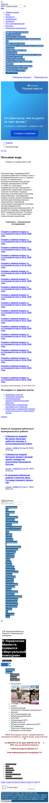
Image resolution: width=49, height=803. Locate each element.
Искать (4, 501)
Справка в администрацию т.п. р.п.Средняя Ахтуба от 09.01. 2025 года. (16, 297)
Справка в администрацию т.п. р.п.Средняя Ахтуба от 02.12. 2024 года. (16, 313)
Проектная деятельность (16, 28)
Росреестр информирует (15, 37)
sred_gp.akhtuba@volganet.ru (27, 745)
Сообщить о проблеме (24, 133)
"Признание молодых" (20, 77)
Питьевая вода (11, 73)
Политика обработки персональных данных (23, 55)
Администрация (12, 12)
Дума (7, 15)
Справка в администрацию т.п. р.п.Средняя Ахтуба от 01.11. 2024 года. (16, 321)
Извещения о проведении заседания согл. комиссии (16, 406)
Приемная (9, 21)
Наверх (4, 417)
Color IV (23, 782)
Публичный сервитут (14, 57)
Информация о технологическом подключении (24, 46)
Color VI (36, 782)
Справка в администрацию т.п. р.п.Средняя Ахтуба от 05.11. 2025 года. (16, 257)
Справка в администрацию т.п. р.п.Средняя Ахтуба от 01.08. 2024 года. (16, 328)
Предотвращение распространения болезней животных (17, 401)
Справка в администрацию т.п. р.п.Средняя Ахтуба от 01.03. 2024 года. (16, 368)
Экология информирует (15, 59)
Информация (11, 19)
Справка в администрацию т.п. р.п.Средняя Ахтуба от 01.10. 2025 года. (16, 265)
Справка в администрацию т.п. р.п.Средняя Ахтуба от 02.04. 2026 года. (16, 242)
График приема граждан (15, 44)
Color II (10, 782)
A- (6, 151)
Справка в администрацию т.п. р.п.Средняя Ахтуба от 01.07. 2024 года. (16, 336)
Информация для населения (16, 32)
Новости (4, 4)
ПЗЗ (7, 41)
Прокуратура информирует (16, 68)
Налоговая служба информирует (18, 62)
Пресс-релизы (11, 53)
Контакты (9, 26)
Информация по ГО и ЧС (15, 71)
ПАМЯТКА (9, 64)
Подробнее (7, 661)
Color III (16, 782)
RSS (2, 8)
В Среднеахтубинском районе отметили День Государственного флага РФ (19, 479)
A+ (2, 151)
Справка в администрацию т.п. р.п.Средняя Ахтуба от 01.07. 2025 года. (16, 281)
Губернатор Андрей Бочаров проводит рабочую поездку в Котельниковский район (18, 440)
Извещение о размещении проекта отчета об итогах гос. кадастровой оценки (20, 411)
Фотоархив (10, 48)
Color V (30, 782)
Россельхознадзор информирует (18, 66)
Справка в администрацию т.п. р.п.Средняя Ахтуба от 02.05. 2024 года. (16, 352)
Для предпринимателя (15, 24)
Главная (9, 143)
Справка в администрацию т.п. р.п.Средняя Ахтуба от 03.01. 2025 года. (16, 305)
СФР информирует (13, 35)
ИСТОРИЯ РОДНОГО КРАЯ (16, 50)
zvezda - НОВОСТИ (13, 448)
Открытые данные (10, 671)
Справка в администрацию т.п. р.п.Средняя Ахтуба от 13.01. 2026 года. (16, 250)
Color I (3, 782)
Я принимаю (6, 801)
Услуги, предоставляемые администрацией (23, 39)
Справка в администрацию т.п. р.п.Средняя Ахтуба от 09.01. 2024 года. (16, 380)
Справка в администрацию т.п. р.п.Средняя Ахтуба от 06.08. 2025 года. (16, 273)
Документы (10, 17)
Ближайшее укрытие (14, 395)
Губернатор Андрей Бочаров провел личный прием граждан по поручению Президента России (19, 459)
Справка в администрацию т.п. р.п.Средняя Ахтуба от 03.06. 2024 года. (16, 344)
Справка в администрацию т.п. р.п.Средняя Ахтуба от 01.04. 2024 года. (16, 360)
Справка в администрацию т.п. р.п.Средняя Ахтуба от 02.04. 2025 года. (16, 289)
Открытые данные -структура (15, 677)
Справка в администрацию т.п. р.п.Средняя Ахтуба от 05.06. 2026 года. (16, 234)
